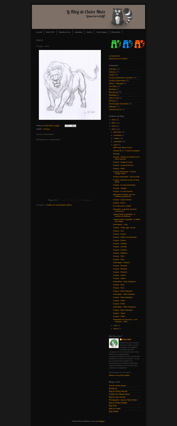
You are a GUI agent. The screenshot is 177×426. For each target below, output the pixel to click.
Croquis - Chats (119, 300)
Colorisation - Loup (120, 224)
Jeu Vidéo (113, 86)
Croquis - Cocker (119, 234)
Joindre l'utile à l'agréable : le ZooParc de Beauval (124, 215)
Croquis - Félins (119, 304)
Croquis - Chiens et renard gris (125, 237)
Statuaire (112, 107)
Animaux (46, 129)
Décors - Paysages (116, 83)
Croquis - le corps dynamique (124, 185)
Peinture (112, 101)
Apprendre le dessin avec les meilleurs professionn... (124, 195)
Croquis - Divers (119, 203)
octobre (117, 138)
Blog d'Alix (113, 406)
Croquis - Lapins (119, 275)
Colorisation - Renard (121, 262)
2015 (114, 120)
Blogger (102, 421)
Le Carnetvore (114, 56)
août (115, 145)
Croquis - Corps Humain (122, 200)
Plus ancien (86, 199)
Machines (112, 89)
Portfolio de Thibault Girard (119, 394)
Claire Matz (49, 126)
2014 (114, 123)
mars (116, 325)
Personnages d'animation (118, 104)
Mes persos (113, 92)
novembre (118, 135)
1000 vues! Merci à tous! (122, 147)
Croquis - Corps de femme (123, 165)
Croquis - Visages (120, 188)
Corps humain (101, 32)
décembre (118, 132)
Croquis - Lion (118, 231)
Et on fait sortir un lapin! (122, 206)
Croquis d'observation (117, 81)
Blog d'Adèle (113, 411)
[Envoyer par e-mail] (66, 126)
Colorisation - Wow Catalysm (124, 294)
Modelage (113, 95)
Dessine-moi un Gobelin (118, 59)
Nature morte (114, 98)
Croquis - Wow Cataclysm (123, 291)
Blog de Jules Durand (117, 397)
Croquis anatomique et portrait (120, 78)
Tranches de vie (64, 32)
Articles (89, 32)
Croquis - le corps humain (123, 191)
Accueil (39, 32)
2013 (114, 126)
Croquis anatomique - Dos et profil (126, 177)
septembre (118, 141)
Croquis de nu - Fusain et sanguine (126, 151)
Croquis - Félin (118, 256)
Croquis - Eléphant (120, 253)
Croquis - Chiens (119, 240)
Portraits (116, 154)
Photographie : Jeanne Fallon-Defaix (123, 400)
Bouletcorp (113, 388)
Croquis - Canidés (120, 243)
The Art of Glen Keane (117, 386)
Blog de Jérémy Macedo (118, 391)
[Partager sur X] (70, 126)
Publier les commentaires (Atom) (59, 205)
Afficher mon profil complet (119, 375)
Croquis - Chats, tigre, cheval (124, 228)
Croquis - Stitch (119, 168)
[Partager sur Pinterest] (75, 126)
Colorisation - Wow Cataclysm (124, 281)
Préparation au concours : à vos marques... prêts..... (125, 320)
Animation (78, 32)
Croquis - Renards (120, 266)
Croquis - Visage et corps (122, 162)
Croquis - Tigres (119, 313)
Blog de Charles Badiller (118, 403)
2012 (114, 129)
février (116, 329)
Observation (115, 32)
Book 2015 (50, 32)
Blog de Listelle (115, 409)
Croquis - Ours (118, 259)
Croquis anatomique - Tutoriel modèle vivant (124, 172)
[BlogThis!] (68, 126)
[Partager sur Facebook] (73, 126)
